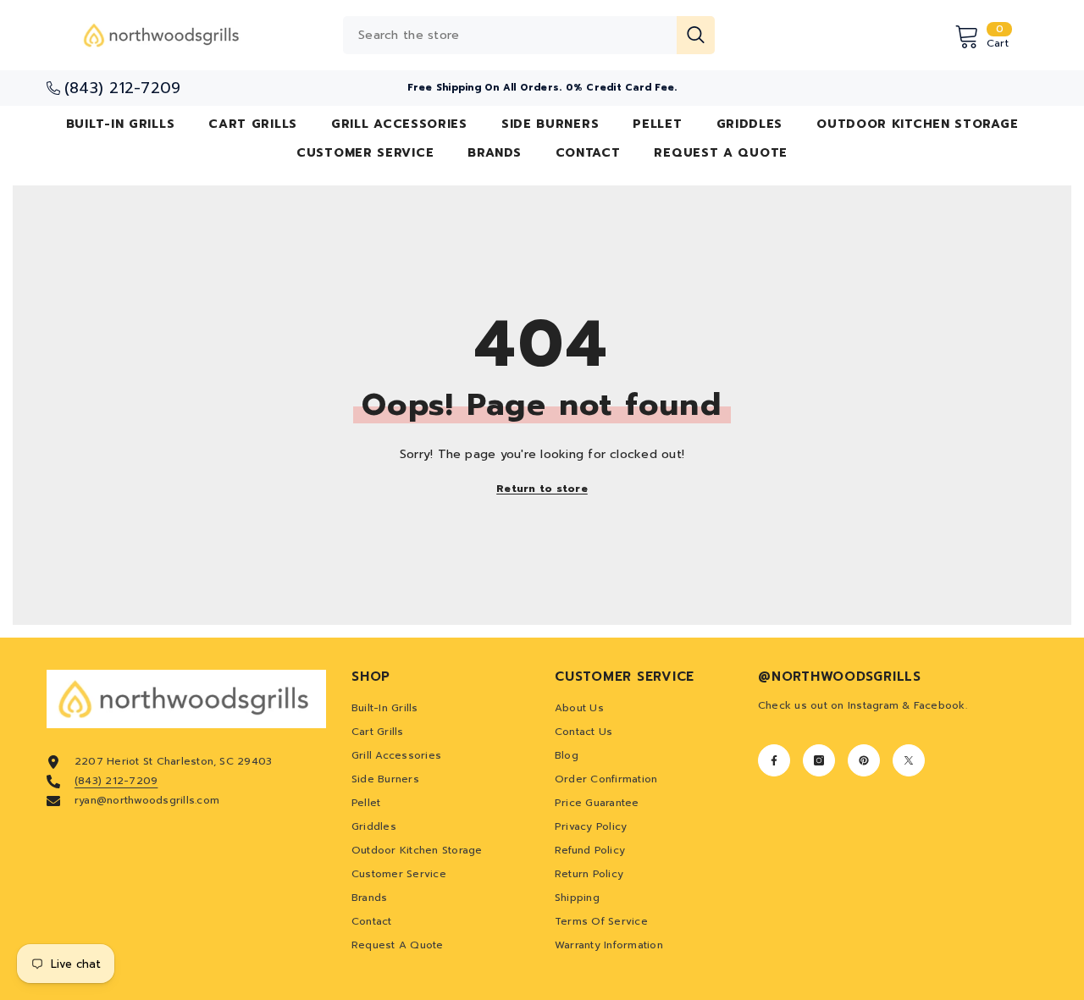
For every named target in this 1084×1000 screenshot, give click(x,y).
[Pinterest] (864, 760)
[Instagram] (819, 760)
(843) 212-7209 (116, 780)
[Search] (529, 35)
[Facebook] (774, 760)
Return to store (542, 488)
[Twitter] (909, 760)
